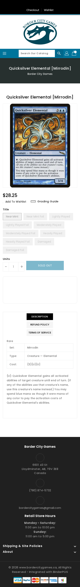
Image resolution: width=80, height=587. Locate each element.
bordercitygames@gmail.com (40, 508)
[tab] (40, 316)
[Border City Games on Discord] (50, 4)
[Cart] (74, 53)
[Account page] (67, 53)
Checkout (32, 10)
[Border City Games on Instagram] (43, 4)
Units (6, 259)
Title (6, 209)
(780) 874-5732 (40, 490)
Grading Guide (48, 201)
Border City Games (40, 74)
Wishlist (49, 10)
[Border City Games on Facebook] (29, 4)
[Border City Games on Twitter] (36, 4)
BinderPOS (60, 572)
